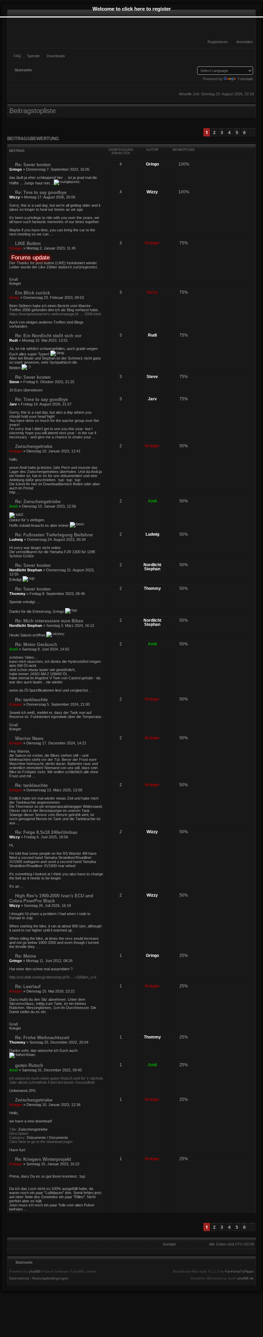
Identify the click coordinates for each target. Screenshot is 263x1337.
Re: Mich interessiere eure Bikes (48, 620)
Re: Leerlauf (27, 986)
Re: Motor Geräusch (35, 644)
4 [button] (229, 132)
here (22, 1142)
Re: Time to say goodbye (41, 399)
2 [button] (214, 132)
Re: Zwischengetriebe (37, 501)
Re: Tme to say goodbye (40, 192)
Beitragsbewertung (33, 138)
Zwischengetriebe (33, 446)
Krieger (15, 248)
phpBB (34, 1271)
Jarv (13, 404)
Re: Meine (25, 956)
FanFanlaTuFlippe (239, 1271)
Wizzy (14, 197)
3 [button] (222, 132)
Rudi (13, 340)
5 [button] (237, 132)
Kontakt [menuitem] (169, 1244)
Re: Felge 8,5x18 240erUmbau (45, 832)
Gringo (15, 169)
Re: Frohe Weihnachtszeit (41, 1037)
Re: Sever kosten (32, 164)
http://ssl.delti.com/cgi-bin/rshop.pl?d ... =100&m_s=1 (53, 977)
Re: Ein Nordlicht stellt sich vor (48, 335)
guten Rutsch (28, 1065)
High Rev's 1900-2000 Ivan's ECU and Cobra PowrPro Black (51, 898)
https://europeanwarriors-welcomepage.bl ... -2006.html (55, 314)
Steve (14, 382)
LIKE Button (27, 243)
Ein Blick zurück (32, 292)
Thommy (17, 594)
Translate (245, 79)
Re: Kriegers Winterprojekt (42, 1159)
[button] (252, 132)
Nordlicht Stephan (25, 570)
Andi (13, 506)
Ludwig (16, 539)
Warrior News (28, 738)
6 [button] (244, 132)
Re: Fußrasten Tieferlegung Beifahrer (53, 534)
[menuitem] (241, 42)
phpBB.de (246, 1278)
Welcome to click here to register (131, 9)
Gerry (14, 297)
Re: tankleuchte (31, 699)
